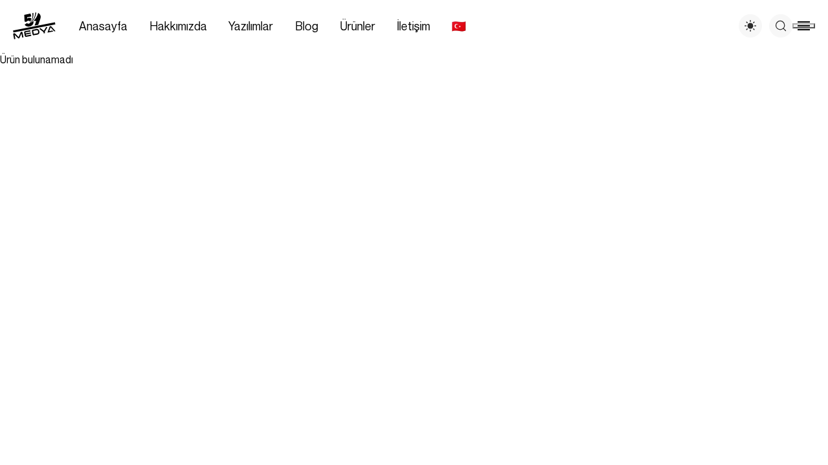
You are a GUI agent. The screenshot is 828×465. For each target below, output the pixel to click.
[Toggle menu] (803, 25)
